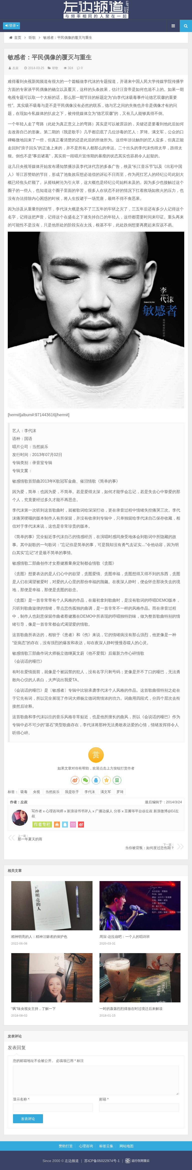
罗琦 (120, 792)
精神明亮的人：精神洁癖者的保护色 (39, 937)
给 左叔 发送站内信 (73, 825)
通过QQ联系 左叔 (65, 825)
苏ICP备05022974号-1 (102, 1161)
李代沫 (89, 792)
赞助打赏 (66, 1146)
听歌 (32, 38)
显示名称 (21, 1099)
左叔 (15, 68)
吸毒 (24, 792)
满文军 (105, 792)
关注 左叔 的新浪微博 (81, 825)
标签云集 (106, 1146)
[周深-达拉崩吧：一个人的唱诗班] (140, 929)
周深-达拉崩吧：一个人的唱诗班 (125, 937)
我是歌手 (72, 792)
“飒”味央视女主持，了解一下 (33, 1009)
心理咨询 (86, 1146)
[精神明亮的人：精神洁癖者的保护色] (51, 929)
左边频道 (96, 10)
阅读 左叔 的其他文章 (42, 825)
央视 (36, 792)
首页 (17, 38)
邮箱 (103, 1099)
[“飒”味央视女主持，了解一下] (51, 1001)
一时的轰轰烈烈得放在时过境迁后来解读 (131, 1009)
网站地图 (127, 1146)
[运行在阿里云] (137, 1161)
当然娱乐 (53, 792)
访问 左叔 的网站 (57, 825)
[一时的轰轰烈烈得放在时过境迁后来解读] (140, 1001)
